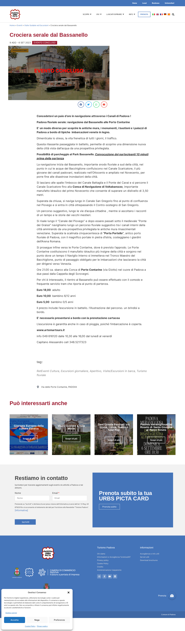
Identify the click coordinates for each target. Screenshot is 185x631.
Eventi (19, 25)
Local (144, 3)
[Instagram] (99, 576)
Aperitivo (95, 371)
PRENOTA (144, 14)
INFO (131, 14)
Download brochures (149, 560)
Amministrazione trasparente (109, 570)
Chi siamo (101, 554)
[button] (68, 592)
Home (134, 3)
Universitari (169, 3)
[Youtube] (110, 576)
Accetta (15, 620)
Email (55, 493)
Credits (100, 567)
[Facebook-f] (104, 576)
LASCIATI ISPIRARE (114, 14)
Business (155, 3)
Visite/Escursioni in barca (119, 371)
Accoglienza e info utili (149, 554)
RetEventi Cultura (48, 371)
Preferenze (59, 620)
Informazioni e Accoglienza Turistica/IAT (114, 557)
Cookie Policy (30, 626)
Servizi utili (144, 557)
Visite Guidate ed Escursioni (36, 25)
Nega (37, 620)
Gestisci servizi (11, 613)
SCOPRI (86, 14)
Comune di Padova (168, 615)
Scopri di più (29, 438)
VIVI (97, 14)
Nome (18, 493)
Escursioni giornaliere (74, 371)
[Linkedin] (115, 576)
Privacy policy (42, 626)
